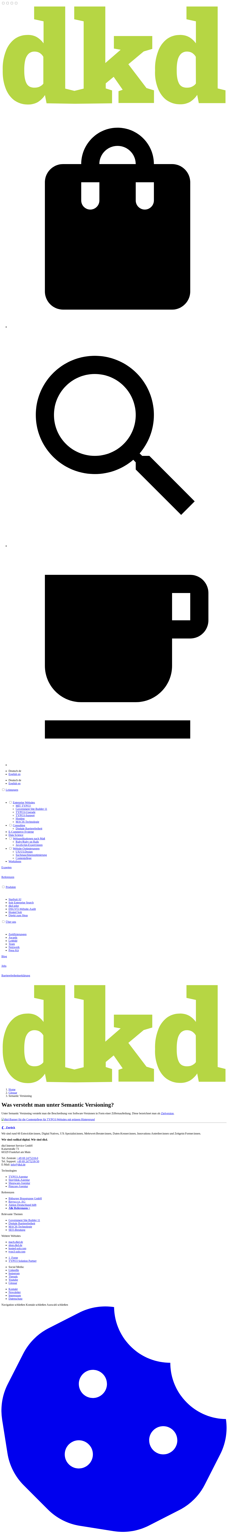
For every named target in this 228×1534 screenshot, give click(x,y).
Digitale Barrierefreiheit (29, 828)
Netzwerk (14, 947)
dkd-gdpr (14, 905)
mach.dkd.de (16, 1241)
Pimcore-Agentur (18, 1186)
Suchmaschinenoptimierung (31, 854)
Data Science (16, 834)
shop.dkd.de (15, 1245)
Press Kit (14, 950)
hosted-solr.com (17, 1248)
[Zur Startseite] (114, 104)
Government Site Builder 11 (31, 808)
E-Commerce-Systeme (21, 831)
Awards (13, 937)
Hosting (20, 818)
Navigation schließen (13, 1304)
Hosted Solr (15, 912)
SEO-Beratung (17, 1229)
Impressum (15, 1295)
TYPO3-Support (25, 815)
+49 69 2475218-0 (27, 1158)
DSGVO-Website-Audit (22, 908)
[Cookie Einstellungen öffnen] (114, 1530)
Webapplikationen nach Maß (29, 838)
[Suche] (118, 545)
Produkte (11, 887)
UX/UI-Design (24, 851)
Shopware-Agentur (19, 1183)
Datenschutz (15, 1298)
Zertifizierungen (18, 934)
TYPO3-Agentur (18, 1176)
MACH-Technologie (27, 821)
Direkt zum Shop (18, 915)
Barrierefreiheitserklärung (15, 975)
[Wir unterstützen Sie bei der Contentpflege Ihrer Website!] (114, 1119)
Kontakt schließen (36, 1304)
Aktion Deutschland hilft (22, 1204)
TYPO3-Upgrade (25, 812)
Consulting (19, 825)
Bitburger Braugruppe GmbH (25, 1198)
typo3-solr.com (17, 1251)
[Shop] (118, 326)
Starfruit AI (15, 899)
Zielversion (167, 1113)
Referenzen (7, 877)
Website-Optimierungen (26, 848)
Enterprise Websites (24, 802)
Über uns (11, 921)
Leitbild (13, 940)
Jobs (3, 965)
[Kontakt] (118, 764)
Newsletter (15, 1292)
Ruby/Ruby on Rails (27, 841)
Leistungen (12, 789)
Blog (4, 956)
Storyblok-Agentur (19, 1179)
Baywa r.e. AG (17, 1201)
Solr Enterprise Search (21, 902)
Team (12, 943)
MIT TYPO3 (23, 805)
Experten (6, 867)
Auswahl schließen (57, 1304)
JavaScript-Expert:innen (29, 844)
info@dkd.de (18, 1164)
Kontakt (13, 1289)
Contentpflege (24, 858)
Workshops (15, 861)
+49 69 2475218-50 (28, 1161)
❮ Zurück (8, 1127)
